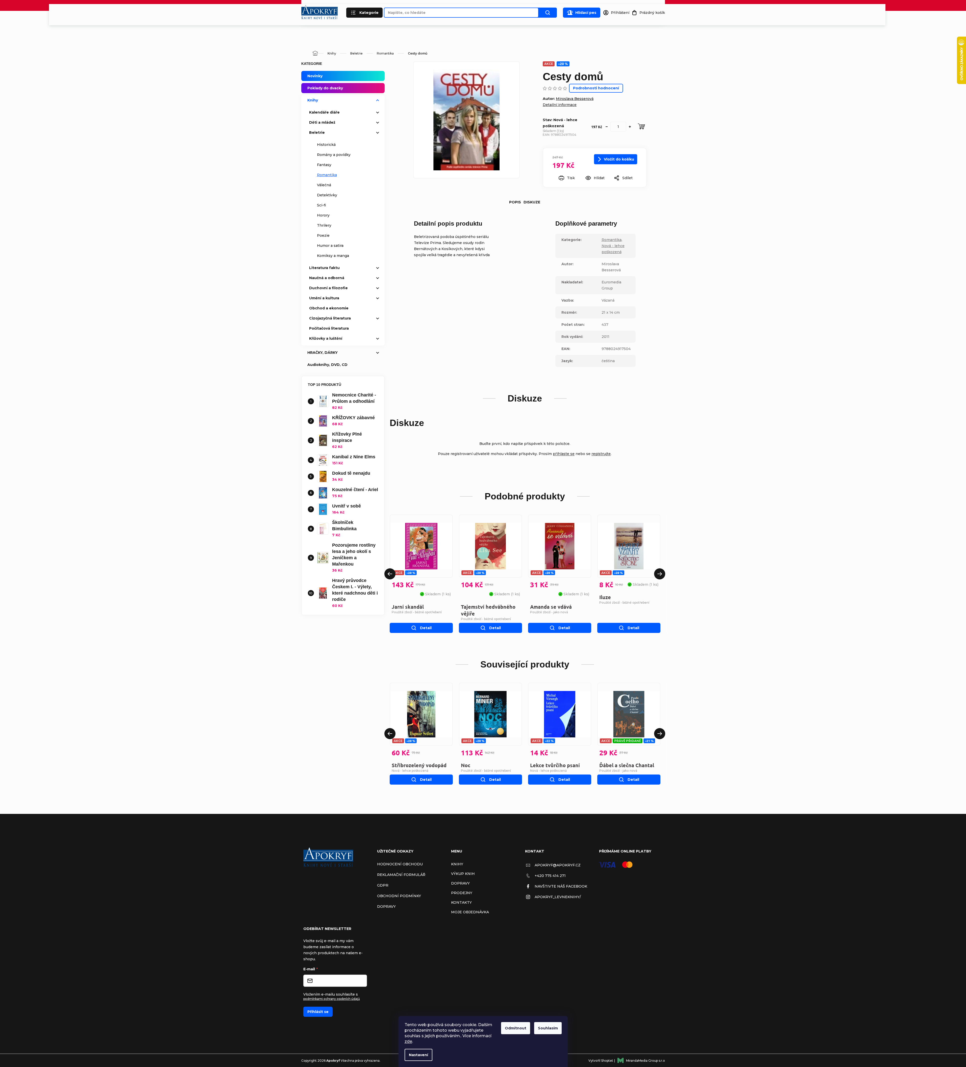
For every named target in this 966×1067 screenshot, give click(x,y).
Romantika (327, 175)
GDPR (382, 885)
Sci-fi (321, 205)
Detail (426, 628)
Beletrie (317, 132)
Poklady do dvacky (325, 88)
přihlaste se (564, 453)
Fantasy (324, 165)
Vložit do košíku (619, 159)
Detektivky (327, 195)
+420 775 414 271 (550, 875)
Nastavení (418, 1055)
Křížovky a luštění (325, 338)
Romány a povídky (334, 154)
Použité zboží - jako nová (549, 612)
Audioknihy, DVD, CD (327, 364)
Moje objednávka (470, 912)
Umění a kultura (324, 298)
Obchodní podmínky (399, 896)
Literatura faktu (324, 267)
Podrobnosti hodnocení (596, 88)
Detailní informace (560, 104)
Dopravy (386, 906)
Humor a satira (330, 245)
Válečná (324, 185)
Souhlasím (548, 1028)
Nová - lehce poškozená (410, 770)
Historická (326, 144)
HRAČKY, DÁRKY (322, 352)
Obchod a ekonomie (329, 308)
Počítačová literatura (329, 328)
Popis (515, 202)
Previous (389, 573)
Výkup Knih (463, 873)
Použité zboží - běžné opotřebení (417, 612)
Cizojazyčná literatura (330, 318)
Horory (323, 215)
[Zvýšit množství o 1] (629, 126)
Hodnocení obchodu (400, 864)
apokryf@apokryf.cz (558, 865)
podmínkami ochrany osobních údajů (331, 999)
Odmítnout (515, 1028)
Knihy (312, 100)
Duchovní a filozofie (328, 288)
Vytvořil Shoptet (600, 1060)
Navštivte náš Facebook (561, 886)
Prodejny (461, 893)
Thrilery (324, 225)
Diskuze (532, 202)
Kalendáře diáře (324, 112)
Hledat (548, 13)
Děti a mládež (322, 122)
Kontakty (461, 902)
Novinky (315, 76)
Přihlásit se (318, 1011)
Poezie (323, 235)
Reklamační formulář (401, 874)
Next (659, 573)
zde (408, 1041)
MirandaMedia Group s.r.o (645, 1060)
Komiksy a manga (333, 255)
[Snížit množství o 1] (606, 126)
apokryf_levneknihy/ (558, 897)
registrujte (601, 453)
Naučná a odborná (326, 278)
